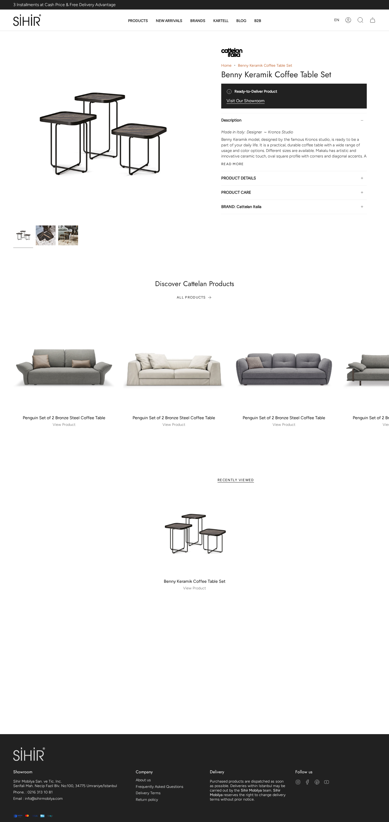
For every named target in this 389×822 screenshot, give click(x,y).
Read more (232, 164)
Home (226, 65)
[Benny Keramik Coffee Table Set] (194, 534)
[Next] (381, 361)
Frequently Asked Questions (159, 786)
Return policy (147, 799)
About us (143, 780)
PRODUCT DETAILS (238, 178)
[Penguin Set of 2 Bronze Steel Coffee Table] (64, 362)
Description (231, 120)
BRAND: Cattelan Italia (241, 206)
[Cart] (373, 20)
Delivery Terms (148, 793)
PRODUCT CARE (236, 192)
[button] (138, 21)
